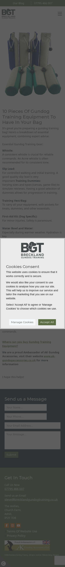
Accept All (47, 322)
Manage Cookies (22, 322)
